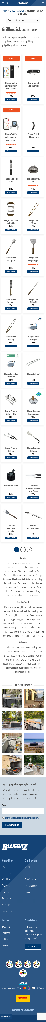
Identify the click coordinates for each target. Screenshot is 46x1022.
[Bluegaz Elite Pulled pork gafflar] (11, 209)
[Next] (29, 549)
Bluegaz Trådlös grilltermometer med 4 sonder (11, 137)
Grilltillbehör (17, 10)
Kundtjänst (7, 860)
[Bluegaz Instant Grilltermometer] (33, 71)
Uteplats (5, 945)
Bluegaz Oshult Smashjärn (33, 338)
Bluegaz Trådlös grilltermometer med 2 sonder (11, 86)
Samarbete (29, 892)
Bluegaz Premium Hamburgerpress (33, 412)
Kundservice (7, 873)
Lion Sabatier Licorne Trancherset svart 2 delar (33, 488)
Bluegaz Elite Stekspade (11, 300)
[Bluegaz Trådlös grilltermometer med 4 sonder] (11, 123)
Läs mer (6, 920)
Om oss (28, 866)
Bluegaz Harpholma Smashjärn (11, 375)
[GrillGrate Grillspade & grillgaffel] (11, 514)
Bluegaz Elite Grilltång (11, 338)
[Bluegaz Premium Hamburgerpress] (33, 399)
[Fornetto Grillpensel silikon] (33, 514)
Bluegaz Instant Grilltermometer (33, 84)
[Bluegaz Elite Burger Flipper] (33, 246)
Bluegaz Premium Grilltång (11, 449)
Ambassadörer (31, 885)
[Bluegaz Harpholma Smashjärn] (11, 362)
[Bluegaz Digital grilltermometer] (33, 123)
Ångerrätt (6, 885)
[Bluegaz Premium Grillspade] (33, 437)
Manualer (6, 904)
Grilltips (5, 939)
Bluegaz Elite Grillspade (11, 259)
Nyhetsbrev (31, 920)
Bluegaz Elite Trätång (33, 221)
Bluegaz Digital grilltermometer (33, 135)
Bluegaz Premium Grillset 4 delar (11, 412)
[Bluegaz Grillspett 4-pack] (11, 167)
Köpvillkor (6, 879)
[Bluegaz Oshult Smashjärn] (33, 325)
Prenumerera (12, 824)
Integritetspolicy (8, 911)
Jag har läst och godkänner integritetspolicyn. (22, 818)
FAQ (3, 866)
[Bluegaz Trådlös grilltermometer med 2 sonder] (11, 71)
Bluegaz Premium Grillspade (33, 449)
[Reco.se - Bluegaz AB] (9, 964)
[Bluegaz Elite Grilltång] (11, 325)
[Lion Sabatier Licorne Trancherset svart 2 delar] (33, 474)
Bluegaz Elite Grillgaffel (33, 300)
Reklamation (7, 892)
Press (27, 873)
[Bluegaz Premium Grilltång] (11, 437)
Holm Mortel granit (11, 485)
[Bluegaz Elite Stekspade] (11, 288)
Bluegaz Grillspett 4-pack (11, 180)
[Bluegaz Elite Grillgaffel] (33, 288)
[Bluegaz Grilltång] (33, 362)
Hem (5, 10)
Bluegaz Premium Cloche (33, 180)
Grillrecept (6, 933)
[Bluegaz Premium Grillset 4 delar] (11, 399)
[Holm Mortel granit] (11, 474)
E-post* (4, 805)
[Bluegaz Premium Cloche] (33, 167)
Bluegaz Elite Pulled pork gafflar (11, 221)
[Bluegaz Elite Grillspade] (11, 246)
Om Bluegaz (31, 860)
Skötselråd (6, 926)
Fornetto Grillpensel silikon (33, 527)
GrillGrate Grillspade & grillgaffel (11, 528)
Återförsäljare (30, 879)
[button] (43, 3)
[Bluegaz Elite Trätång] (33, 209)
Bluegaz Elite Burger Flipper (33, 259)
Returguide (6, 898)
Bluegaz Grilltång (33, 374)
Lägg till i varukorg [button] (11, 99)
